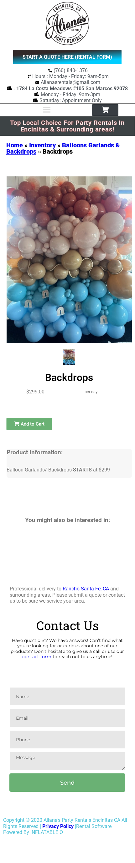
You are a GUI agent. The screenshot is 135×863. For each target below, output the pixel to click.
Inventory (42, 145)
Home (14, 145)
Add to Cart (31, 424)
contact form (36, 656)
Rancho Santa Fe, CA (86, 589)
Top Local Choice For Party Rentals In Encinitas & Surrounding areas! (67, 126)
